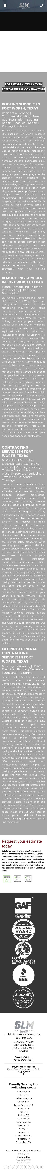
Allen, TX (23, 1129)
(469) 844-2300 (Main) (24, 1048)
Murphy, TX (23, 1118)
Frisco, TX (23, 1112)
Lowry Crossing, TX (23, 1105)
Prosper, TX (23, 1132)
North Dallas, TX (23, 1135)
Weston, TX (23, 1125)
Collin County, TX (23, 1098)
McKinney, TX (23, 1091)
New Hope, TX (23, 1122)
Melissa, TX (23, 1115)
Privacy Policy (23, 1057)
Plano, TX (23, 1095)
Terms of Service (23, 1060)
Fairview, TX (23, 1108)
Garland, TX (23, 1102)
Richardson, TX (23, 1142)
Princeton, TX (23, 1139)
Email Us (23, 1051)
